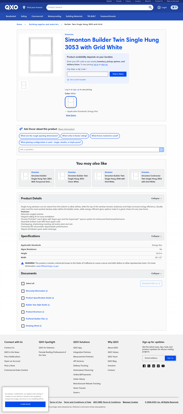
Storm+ (76, 393)
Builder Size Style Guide (36, 305)
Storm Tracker (79, 388)
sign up (104, 65)
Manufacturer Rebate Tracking (87, 384)
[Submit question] (161, 149)
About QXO (113, 348)
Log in (67, 90)
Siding (24, 16)
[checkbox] (23, 284)
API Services (78, 361)
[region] (25, 399)
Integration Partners (82, 352)
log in (96, 65)
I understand (25, 404)
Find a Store (118, 74)
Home (19, 24)
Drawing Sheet (32, 326)
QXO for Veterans (46, 348)
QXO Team (113, 357)
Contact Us (159, 1)
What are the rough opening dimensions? (39, 136)
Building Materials (74, 16)
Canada (119, 1)
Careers (128, 1)
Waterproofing (54, 16)
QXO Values (113, 352)
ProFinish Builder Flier (35, 319)
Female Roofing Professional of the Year (52, 353)
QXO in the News (11, 352)
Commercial (37, 16)
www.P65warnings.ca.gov (47, 266)
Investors (138, 1)
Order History (79, 379)
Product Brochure (34, 312)
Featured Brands (108, 16)
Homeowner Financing (83, 370)
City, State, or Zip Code (77, 69)
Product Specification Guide (38, 298)
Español (109, 1)
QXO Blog (112, 361)
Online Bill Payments (82, 375)
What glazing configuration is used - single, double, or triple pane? (51, 142)
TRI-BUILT (91, 16)
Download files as (150, 284)
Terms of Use (56, 402)
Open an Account (173, 1)
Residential (11, 16)
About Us (148, 1)
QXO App (77, 348)
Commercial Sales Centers (16, 370)
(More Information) (66, 129)
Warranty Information (35, 291)
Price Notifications (12, 357)
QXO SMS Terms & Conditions (107, 402)
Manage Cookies (130, 402)
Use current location (78, 80)
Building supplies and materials (44, 24)
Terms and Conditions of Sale (77, 402)
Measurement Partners (83, 357)
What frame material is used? (105, 136)
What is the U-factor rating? (74, 136)
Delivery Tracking (80, 366)
